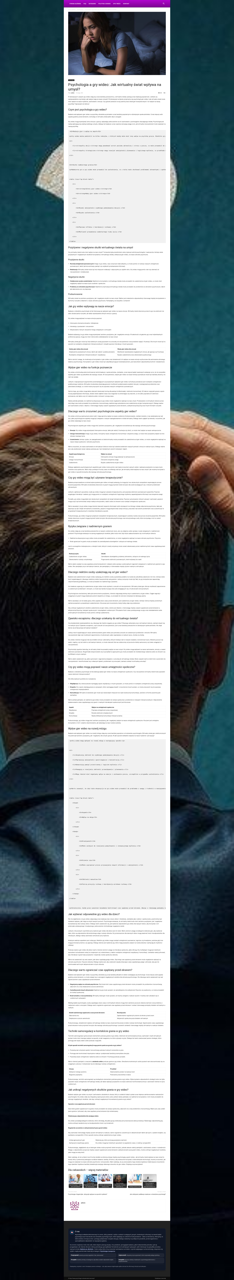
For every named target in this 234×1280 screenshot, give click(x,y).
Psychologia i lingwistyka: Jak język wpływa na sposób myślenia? (87, 1194)
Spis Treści (117, 3)
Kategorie (92, 3)
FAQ (84, 3)
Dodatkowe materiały (160, 1278)
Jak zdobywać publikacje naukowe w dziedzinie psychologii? (148, 1194)
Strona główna (72, 9)
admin (72, 93)
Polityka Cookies (104, 3)
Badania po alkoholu (86, 1249)
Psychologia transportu (107, 1251)
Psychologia (80, 9)
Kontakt (126, 3)
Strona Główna (75, 3)
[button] (163, 4)
